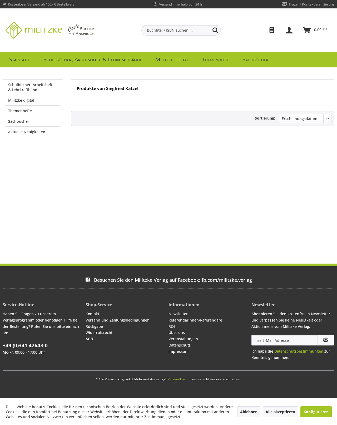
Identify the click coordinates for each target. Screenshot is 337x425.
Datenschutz (179, 345)
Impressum (178, 351)
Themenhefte (20, 110)
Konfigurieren (316, 411)
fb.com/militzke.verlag (173, 280)
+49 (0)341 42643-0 (25, 345)
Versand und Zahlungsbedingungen (118, 320)
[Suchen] (215, 30)
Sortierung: (265, 118)
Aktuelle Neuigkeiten (26, 131)
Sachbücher (18, 121)
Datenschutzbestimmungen (298, 351)
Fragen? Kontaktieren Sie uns (311, 4)
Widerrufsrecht (99, 332)
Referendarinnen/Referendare (195, 320)
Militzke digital (21, 100)
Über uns (176, 332)
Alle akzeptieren (280, 411)
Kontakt (92, 313)
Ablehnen (248, 411)
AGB (89, 338)
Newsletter (178, 313)
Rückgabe (94, 326)
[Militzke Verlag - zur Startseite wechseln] (49, 30)
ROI (171, 326)
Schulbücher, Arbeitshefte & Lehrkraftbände (31, 87)
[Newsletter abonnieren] (326, 340)
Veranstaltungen (183, 338)
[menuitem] (181, 30)
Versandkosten (179, 379)
